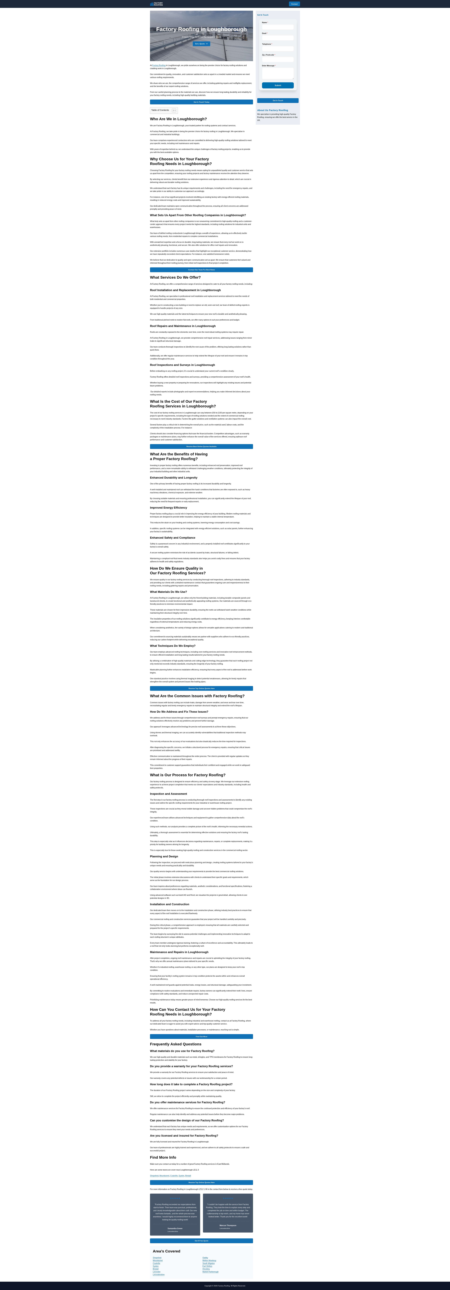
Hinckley (206, 1269)
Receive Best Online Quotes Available (201, 446)
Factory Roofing (158, 65)
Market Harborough (210, 1272)
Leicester (156, 1272)
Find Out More (201, 1037)
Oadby (205, 1258)
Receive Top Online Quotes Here (202, 688)
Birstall (188, 1176)
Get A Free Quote (201, 1241)
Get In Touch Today (201, 102)
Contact (294, 4)
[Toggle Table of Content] (172, 110)
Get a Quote (200, 44)
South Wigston (208, 1263)
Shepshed (154, 1176)
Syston (181, 1176)
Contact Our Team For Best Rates (201, 270)
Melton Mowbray (209, 1261)
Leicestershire (159, 1275)
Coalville (174, 1176)
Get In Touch (278, 101)
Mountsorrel (164, 1176)
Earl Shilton (207, 1266)
